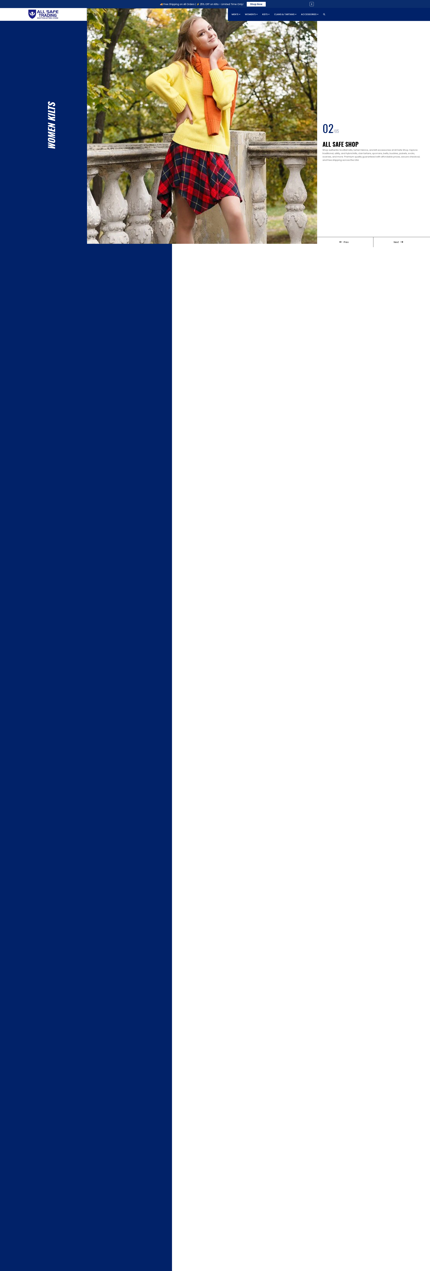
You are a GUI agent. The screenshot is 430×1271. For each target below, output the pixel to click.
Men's (235, 14)
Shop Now (256, 4)
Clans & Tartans (284, 14)
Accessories (309, 14)
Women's (250, 14)
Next (397, 242)
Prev (346, 242)
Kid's (265, 14)
